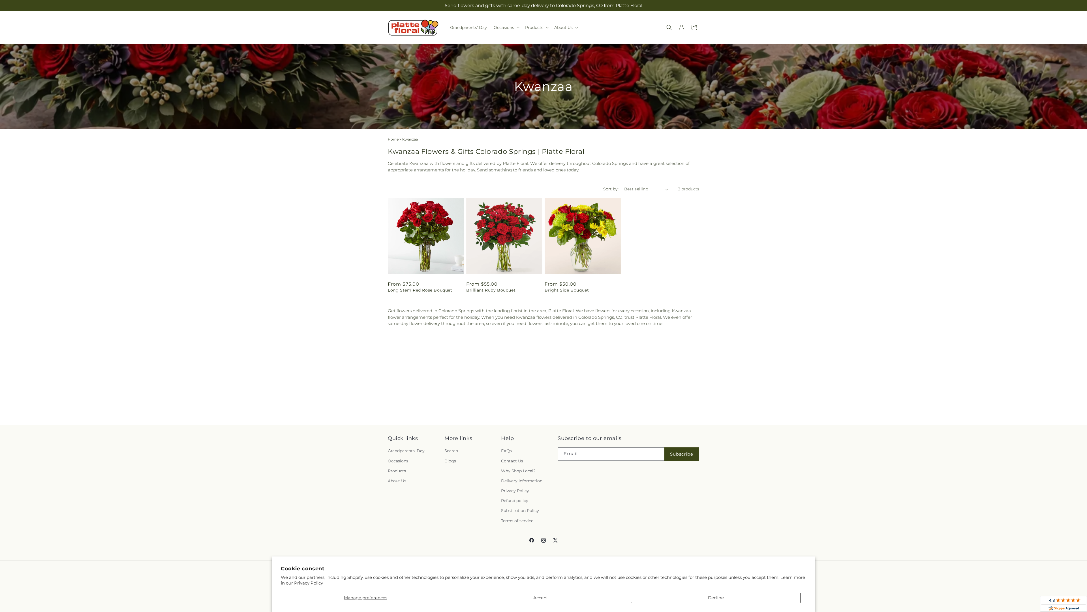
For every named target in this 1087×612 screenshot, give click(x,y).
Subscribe (681, 454)
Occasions (398, 461)
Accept (540, 597)
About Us (397, 480)
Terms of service (517, 520)
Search (451, 450)
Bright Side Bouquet (567, 290)
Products (397, 470)
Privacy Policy (308, 583)
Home (393, 139)
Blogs (450, 461)
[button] (506, 27)
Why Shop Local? (518, 470)
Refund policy (514, 500)
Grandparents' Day (406, 450)
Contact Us (512, 461)
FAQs (506, 450)
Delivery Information (521, 480)
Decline (716, 597)
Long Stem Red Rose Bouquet (420, 290)
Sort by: (611, 189)
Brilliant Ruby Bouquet (490, 290)
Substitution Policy (520, 510)
